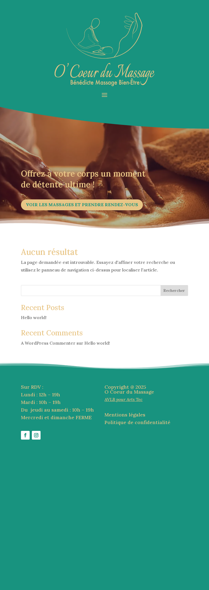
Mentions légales (124, 415)
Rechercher (174, 290)
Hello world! (34, 317)
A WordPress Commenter (48, 343)
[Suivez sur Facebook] (25, 435)
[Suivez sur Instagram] (36, 435)
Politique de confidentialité (137, 422)
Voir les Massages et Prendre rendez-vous (82, 204)
